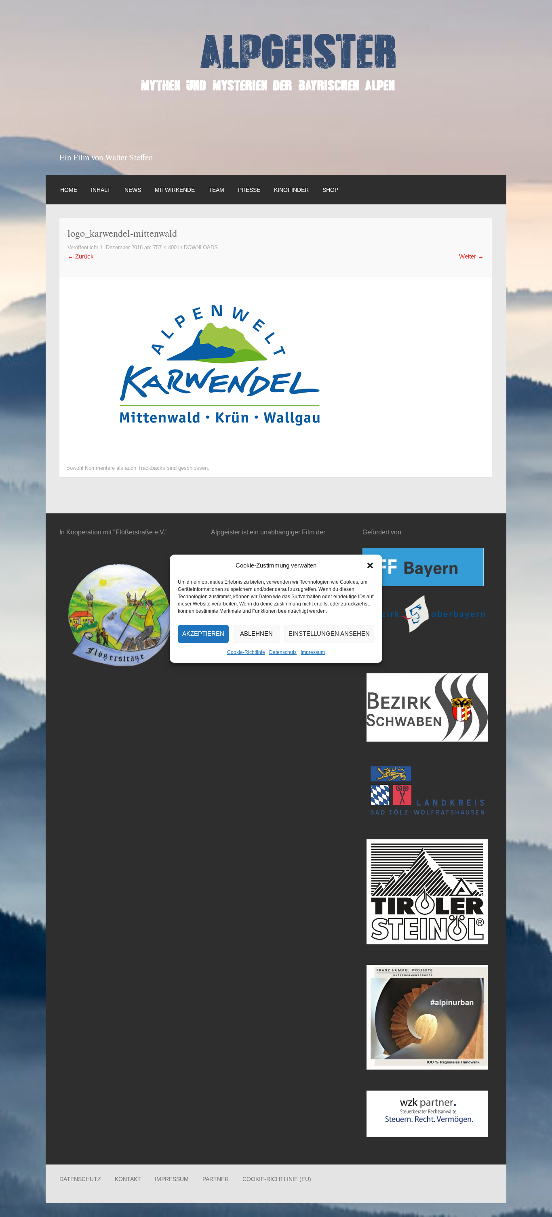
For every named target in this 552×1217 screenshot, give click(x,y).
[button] (370, 565)
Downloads (201, 247)
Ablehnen (256, 633)
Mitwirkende (175, 190)
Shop (330, 190)
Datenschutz (283, 652)
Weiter (471, 256)
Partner (215, 1179)
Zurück (80, 256)
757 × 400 (165, 247)
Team (216, 190)
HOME (68, 190)
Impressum (313, 652)
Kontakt (128, 1179)
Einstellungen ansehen (329, 633)
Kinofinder (291, 190)
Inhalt (101, 190)
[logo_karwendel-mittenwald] (220, 444)
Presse (249, 190)
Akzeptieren (203, 633)
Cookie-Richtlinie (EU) (276, 1179)
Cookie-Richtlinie (246, 652)
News (132, 190)
